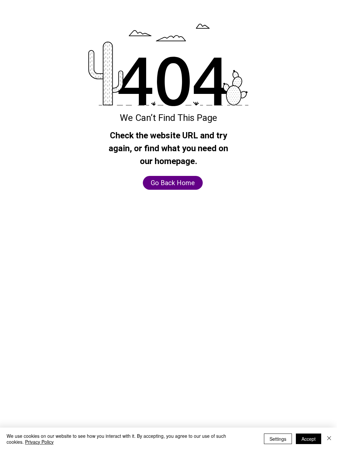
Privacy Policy (39, 441)
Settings (278, 439)
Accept (308, 439)
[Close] (329, 439)
